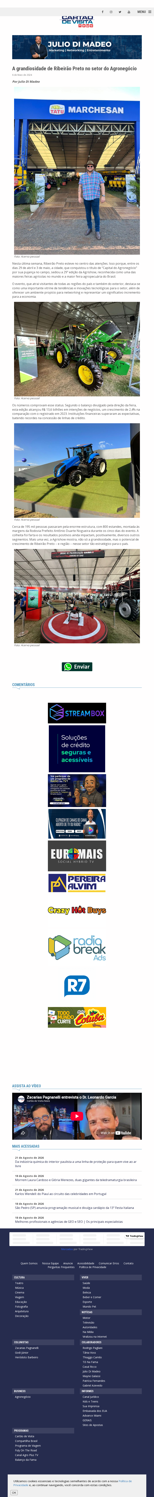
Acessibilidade (85, 1263)
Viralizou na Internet (95, 1336)
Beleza (87, 1292)
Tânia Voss (89, 1352)
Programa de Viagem (28, 1445)
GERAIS (87, 1420)
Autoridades (90, 1327)
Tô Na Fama (90, 1362)
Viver (85, 1277)
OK (14, 1492)
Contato (129, 1263)
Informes (88, 1391)
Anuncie (68, 1263)
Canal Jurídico (91, 1397)
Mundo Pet (89, 1306)
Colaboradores (91, 1342)
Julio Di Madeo (91, 1371)
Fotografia (21, 1306)
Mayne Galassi (91, 1376)
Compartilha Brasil (26, 1441)
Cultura (19, 1277)
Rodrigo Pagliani (92, 1348)
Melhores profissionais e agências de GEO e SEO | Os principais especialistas (69, 1222)
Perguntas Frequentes (61, 1267)
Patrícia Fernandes (94, 1381)
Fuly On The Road (26, 1450)
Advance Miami (92, 1415)
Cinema (19, 1292)
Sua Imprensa (91, 1406)
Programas (21, 1430)
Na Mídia (88, 1332)
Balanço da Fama (25, 1459)
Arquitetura (22, 1311)
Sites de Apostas (93, 1425)
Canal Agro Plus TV (26, 1455)
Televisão (88, 1322)
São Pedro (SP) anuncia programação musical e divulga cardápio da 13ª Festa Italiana (74, 1208)
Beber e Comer (92, 1297)
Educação (21, 1302)
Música (19, 1288)
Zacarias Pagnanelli (26, 1348)
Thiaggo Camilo (92, 1357)
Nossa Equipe (50, 1263)
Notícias (87, 1312)
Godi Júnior (21, 1352)
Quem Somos (29, 1263)
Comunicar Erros (109, 1263)
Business (20, 1391)
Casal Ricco (90, 1366)
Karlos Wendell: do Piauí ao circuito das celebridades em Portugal (60, 1194)
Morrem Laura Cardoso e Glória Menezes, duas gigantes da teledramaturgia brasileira (76, 1180)
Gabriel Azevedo (92, 1385)
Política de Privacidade (92, 1267)
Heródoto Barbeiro (26, 1357)
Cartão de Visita (24, 1436)
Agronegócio (23, 1397)
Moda (86, 1288)
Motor (86, 1318)
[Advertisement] (77, 1056)
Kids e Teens (90, 1401)
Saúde (86, 1283)
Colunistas (21, 1342)
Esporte (87, 1302)
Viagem (19, 1297)
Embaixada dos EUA (95, 1411)
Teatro (19, 1283)
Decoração (22, 1316)
